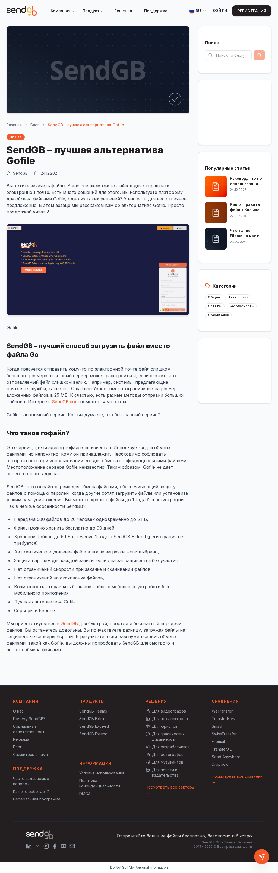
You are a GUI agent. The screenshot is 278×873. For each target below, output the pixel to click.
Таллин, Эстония (238, 842)
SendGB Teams (93, 711)
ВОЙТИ (219, 10)
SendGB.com (65, 401)
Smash (217, 726)
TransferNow (223, 718)
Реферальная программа (36, 799)
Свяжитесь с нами (30, 754)
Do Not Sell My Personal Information (139, 867)
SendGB (69, 623)
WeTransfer (222, 711)
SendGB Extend (93, 734)
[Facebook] (55, 846)
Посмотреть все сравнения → (238, 779)
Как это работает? (31, 791)
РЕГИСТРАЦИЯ (252, 10)
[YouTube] (63, 846)
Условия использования (101, 773)
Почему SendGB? (29, 718)
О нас (18, 711)
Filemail (218, 741)
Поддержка (156, 10)
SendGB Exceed (94, 726)
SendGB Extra (91, 718)
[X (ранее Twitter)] (37, 846)
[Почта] (72, 846)
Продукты (92, 10)
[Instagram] (46, 846)
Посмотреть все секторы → (170, 790)
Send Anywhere (226, 756)
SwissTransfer (224, 734)
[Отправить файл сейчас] (261, 856)
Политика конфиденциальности (99, 783)
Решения (123, 10)
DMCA (84, 793)
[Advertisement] (235, 111)
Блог (34, 124)
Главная (14, 124)
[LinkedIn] (28, 846)
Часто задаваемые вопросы (31, 781)
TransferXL (222, 749)
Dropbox (220, 764)
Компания (61, 10)
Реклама (21, 739)
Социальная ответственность (30, 729)
